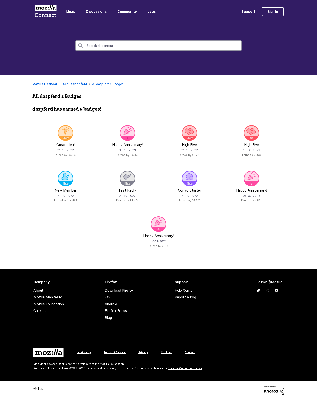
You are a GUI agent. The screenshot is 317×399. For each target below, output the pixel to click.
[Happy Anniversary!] (127, 133)
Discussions (96, 11)
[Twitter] (258, 290)
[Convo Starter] (189, 178)
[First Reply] (127, 178)
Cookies (166, 352)
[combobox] (158, 45)
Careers (39, 311)
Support (248, 11)
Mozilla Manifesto (47, 297)
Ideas (70, 11)
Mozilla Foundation (48, 304)
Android (111, 304)
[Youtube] (276, 290)
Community (127, 11)
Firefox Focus (116, 311)
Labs (152, 11)
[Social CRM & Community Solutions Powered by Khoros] (274, 390)
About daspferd (75, 84)
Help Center (184, 290)
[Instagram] (267, 290)
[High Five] (189, 133)
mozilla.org (84, 352)
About (38, 290)
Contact (190, 352)
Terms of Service (115, 352)
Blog (108, 317)
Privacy (143, 352)
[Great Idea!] (65, 133)
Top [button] (40, 388)
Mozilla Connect (45, 12)
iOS (107, 297)
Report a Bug (185, 297)
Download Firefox (119, 290)
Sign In (273, 11)
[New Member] (65, 178)
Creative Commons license (185, 368)
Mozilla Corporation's (53, 364)
